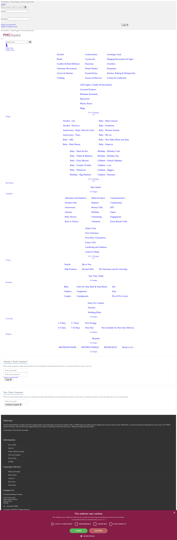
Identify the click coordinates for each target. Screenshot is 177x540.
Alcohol (60, 54)
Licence (8, 260)
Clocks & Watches (65, 73)
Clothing (60, 78)
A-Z (89, 112)
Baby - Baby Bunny (71, 144)
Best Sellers (9, 183)
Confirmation (116, 202)
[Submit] (25, 7)
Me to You (86, 264)
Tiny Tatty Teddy (96, 276)
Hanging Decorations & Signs (120, 59)
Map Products (71, 269)
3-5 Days (62, 328)
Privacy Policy (12, 458)
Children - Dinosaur (106, 174)
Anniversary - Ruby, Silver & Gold (78, 130)
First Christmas (92, 233)
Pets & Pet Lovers (120, 296)
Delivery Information (14, 471)
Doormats (89, 64)
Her (113, 286)
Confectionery (91, 54)
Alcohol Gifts (71, 202)
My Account (11, 482)
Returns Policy (12, 475)
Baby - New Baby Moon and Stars (114, 139)
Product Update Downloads (16, 451)
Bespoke (8, 334)
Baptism (95, 202)
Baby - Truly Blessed (79, 160)
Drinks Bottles (91, 68)
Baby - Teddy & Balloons (81, 156)
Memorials (84, 99)
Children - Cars (104, 165)
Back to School (71, 221)
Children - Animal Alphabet (110, 160)
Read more (101, 520)
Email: (3, 11)
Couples (67, 296)
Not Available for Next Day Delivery (118, 328)
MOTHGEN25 (110, 347)
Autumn (68, 212)
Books (59, 59)
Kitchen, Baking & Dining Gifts (121, 73)
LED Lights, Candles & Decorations (96, 85)
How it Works (12, 445)
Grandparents (82, 296)
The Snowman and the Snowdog (113, 269)
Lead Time (9, 319)
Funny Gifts (90, 242)
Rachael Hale (88, 269)
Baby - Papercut (106, 144)
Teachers (91, 307)
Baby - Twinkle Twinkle (80, 165)
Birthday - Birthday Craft (109, 151)
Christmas (96, 221)
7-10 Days (75, 328)
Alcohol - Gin (69, 121)
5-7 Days (75, 323)
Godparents (82, 291)
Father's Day (90, 228)
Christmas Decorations (67, 68)
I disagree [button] (98, 531)
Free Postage (90, 323)
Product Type (10, 50)
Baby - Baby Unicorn (108, 121)
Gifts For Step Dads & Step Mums (92, 286)
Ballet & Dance (98, 198)
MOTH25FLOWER (67, 347)
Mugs (82, 108)
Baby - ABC (68, 139)
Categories (9, 193)
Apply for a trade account (9, 26)
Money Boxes (86, 103)
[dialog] (88, 525)
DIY (112, 207)
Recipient (9, 282)
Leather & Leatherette (116, 78)
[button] (88, 536)
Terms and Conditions (14, 455)
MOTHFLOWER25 (90, 347)
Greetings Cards (114, 54)
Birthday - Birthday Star (108, 156)
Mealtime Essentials (89, 94)
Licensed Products (88, 89)
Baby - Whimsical (78, 170)
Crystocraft (90, 59)
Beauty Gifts (97, 207)
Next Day (89, 328)
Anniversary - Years (71, 135)
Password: (4, 19)
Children (68, 291)
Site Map (10, 461)
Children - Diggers (106, 170)
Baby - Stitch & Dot (79, 151)
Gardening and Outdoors (96, 247)
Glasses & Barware (93, 78)
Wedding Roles (94, 312)
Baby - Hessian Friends (109, 130)
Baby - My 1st (105, 135)
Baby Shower (71, 217)
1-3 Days (62, 323)
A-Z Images (95, 112)
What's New (9, 48)
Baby (66, 286)
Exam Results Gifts (118, 221)
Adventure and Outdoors (75, 198)
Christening (97, 217)
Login (124, 25)
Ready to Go (127, 347)
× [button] (174, 513)
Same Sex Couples (96, 303)
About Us (11, 448)
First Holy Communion (95, 237)
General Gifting (92, 252)
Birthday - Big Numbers (80, 174)
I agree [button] (79, 531)
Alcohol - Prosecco (71, 125)
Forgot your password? (8, 25)
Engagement (115, 217)
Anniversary (70, 207)
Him (114, 291)
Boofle (68, 264)
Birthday (95, 212)
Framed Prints (91, 73)
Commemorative (117, 198)
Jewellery (111, 64)
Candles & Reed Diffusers (68, 64)
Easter (113, 212)
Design (8, 116)
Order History (12, 485)
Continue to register (13, 405)
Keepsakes (111, 68)
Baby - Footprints (106, 125)
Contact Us (11, 478)
